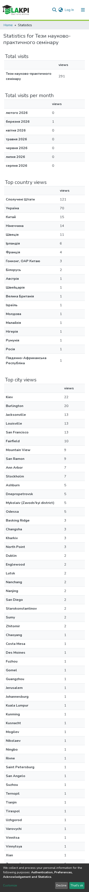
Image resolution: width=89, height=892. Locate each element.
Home (8, 25)
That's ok (76, 885)
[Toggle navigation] (83, 10)
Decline (61, 885)
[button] (60, 9)
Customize (10, 885)
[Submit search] (54, 9)
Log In (69, 10)
